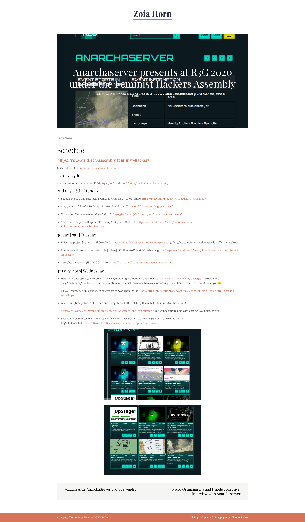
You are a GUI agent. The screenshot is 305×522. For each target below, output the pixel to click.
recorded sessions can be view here (101, 167)
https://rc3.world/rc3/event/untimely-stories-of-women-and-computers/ (106, 310)
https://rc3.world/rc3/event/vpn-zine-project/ (140, 242)
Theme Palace (239, 517)
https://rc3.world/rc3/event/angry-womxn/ (145, 206)
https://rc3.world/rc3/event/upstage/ (178, 278)
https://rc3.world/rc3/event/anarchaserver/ (165, 222)
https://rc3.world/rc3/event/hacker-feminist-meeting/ (135, 183)
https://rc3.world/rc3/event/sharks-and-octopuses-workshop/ (120, 323)
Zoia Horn (152, 13)
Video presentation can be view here (83, 226)
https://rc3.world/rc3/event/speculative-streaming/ (174, 198)
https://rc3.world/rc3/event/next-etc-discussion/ (140, 262)
